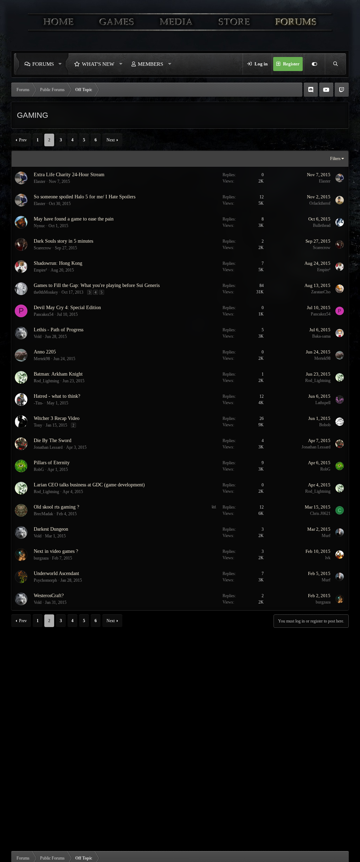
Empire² (40, 270)
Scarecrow (42, 247)
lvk (327, 557)
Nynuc (39, 225)
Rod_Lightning (46, 380)
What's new (98, 64)
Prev (23, 140)
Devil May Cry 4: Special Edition (67, 307)
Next (111, 140)
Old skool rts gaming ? (56, 507)
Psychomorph (45, 580)
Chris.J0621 (320, 513)
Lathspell (322, 402)
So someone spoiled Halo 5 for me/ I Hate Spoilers (84, 196)
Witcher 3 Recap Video (56, 418)
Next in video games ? (56, 551)
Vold (37, 336)
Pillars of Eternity (52, 462)
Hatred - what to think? (57, 396)
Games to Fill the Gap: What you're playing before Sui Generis (97, 285)
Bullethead (321, 225)
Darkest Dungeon (51, 529)
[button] (62, 64)
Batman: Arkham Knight (58, 374)
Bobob (324, 424)
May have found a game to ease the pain (74, 219)
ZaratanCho (320, 291)
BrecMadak (43, 513)
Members (150, 64)
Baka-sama (321, 336)
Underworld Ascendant (56, 573)
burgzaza (41, 558)
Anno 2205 (45, 352)
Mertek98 (42, 358)
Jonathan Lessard (48, 447)
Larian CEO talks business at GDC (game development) (89, 484)
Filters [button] (335, 158)
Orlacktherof (319, 203)
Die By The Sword (52, 440)
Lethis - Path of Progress (58, 329)
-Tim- (38, 403)
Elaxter (39, 181)
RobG (39, 469)
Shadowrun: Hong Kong (58, 263)
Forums (43, 64)
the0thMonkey (46, 292)
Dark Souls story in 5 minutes (63, 241)
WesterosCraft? (49, 595)
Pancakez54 (43, 314)
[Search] (335, 64)
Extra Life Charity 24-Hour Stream (69, 174)
